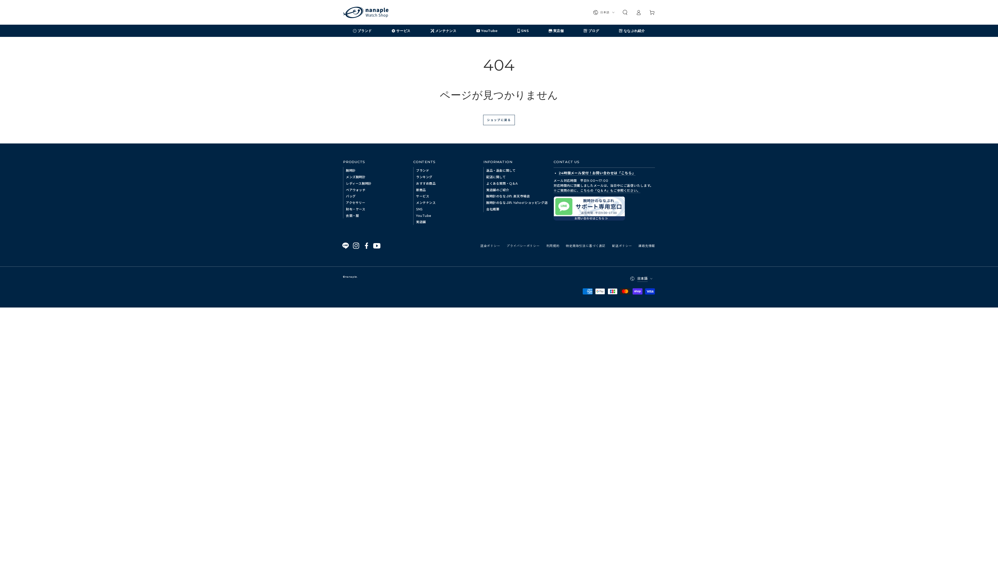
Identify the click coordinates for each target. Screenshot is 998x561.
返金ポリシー (490, 245)
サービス (422, 196)
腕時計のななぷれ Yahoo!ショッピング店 (517, 203)
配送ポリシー (622, 245)
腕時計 (351, 170)
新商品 (421, 190)
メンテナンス (426, 203)
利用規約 (553, 245)
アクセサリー (355, 203)
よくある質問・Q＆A (502, 183)
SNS (419, 209)
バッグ (351, 196)
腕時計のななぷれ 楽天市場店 (508, 196)
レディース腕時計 (359, 183)
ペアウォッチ (356, 190)
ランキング (424, 177)
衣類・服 (352, 216)
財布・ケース (355, 209)
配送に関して (496, 177)
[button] (625, 12)
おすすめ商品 (426, 183)
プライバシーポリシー (523, 245)
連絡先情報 (646, 245)
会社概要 (492, 209)
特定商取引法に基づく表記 (586, 245)
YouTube (423, 216)
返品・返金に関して (501, 170)
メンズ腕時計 (356, 177)
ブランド (422, 170)
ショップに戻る (499, 120)
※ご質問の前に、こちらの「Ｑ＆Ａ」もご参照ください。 (597, 190)
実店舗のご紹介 (497, 190)
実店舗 (421, 222)
